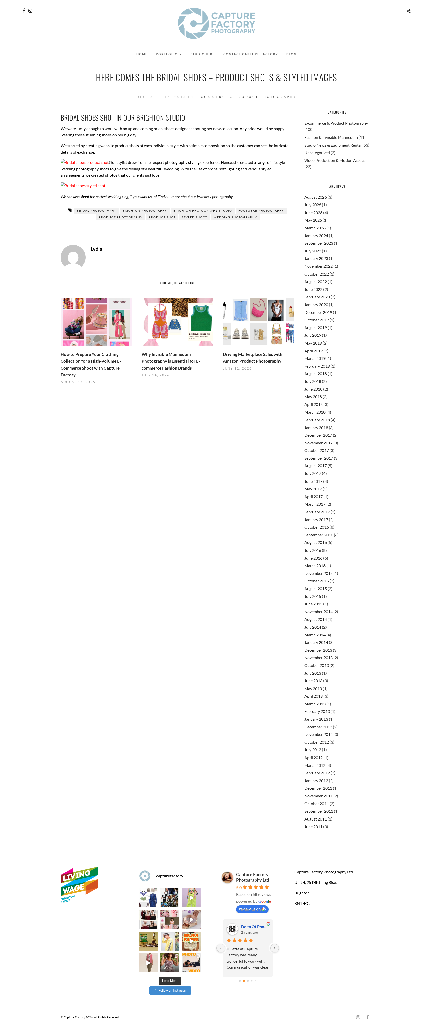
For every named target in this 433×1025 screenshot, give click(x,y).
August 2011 (315, 818)
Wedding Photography (235, 217)
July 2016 (312, 550)
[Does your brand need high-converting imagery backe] (148, 897)
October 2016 (316, 527)
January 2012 (316, 780)
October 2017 (316, 450)
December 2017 (318, 435)
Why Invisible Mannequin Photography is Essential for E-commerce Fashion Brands (171, 361)
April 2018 (313, 404)
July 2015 (312, 596)
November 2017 (318, 442)
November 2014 (318, 611)
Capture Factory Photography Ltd (252, 877)
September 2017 (318, 458)
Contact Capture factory (250, 54)
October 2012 (316, 742)
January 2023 (316, 258)
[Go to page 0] (239, 981)
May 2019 (313, 342)
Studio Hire (203, 54)
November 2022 (318, 266)
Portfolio (167, 54)
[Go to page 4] (255, 981)
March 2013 (315, 703)
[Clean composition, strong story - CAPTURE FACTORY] (148, 962)
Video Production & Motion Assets (334, 160)
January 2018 (316, 427)
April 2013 (313, 696)
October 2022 (316, 273)
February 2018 (317, 419)
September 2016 (318, 534)
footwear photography (261, 210)
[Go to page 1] (244, 981)
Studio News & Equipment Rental (333, 145)
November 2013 (318, 657)
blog (291, 54)
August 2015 (315, 588)
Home (142, 54)
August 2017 (315, 465)
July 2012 (312, 749)
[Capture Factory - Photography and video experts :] (169, 897)
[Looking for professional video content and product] (191, 897)
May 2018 (313, 396)
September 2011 (318, 811)
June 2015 (313, 603)
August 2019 (315, 327)
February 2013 (317, 711)
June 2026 (313, 212)
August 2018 (315, 373)
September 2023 (318, 243)
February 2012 (317, 772)
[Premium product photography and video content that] (169, 962)
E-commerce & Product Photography (246, 97)
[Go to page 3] (252, 981)
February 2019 (317, 366)
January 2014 (316, 642)
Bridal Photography (96, 210)
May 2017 (313, 488)
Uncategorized (317, 152)
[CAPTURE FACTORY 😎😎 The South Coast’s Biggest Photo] (169, 919)
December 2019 (318, 312)
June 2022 (313, 289)
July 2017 (312, 473)
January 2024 (316, 235)
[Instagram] (30, 11)
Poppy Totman (254, 926)
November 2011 (318, 795)
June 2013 (313, 680)
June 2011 (313, 826)
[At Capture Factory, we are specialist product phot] (148, 919)
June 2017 (313, 481)
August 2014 (315, 619)
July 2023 (312, 250)
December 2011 (318, 788)
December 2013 (318, 650)
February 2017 (317, 511)
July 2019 (312, 335)
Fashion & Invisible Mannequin (331, 137)
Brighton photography (145, 210)
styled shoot (194, 217)
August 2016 (315, 542)
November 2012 (318, 734)
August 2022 (315, 281)
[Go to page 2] (248, 981)
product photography (121, 217)
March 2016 (315, 565)
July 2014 (312, 627)
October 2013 (316, 665)
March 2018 (315, 411)
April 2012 (313, 757)
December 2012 (318, 726)
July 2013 (312, 673)
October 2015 (316, 580)
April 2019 (313, 350)
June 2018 (313, 389)
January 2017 (316, 519)
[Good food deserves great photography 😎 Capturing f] (148, 941)
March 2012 (315, 765)
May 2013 (313, 688)
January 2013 (316, 719)
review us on (250, 908)
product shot (162, 217)
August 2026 (315, 197)
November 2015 (318, 573)
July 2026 (312, 204)
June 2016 (313, 558)
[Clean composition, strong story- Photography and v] (191, 962)
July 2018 (312, 381)
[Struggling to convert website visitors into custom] (191, 941)
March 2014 (315, 634)
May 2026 (313, 220)
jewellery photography (215, 196)
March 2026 (315, 227)
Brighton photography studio (202, 210)
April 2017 (313, 496)
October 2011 (316, 803)
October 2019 (316, 319)
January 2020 (316, 304)
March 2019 (315, 358)
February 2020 (317, 296)
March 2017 (315, 504)
